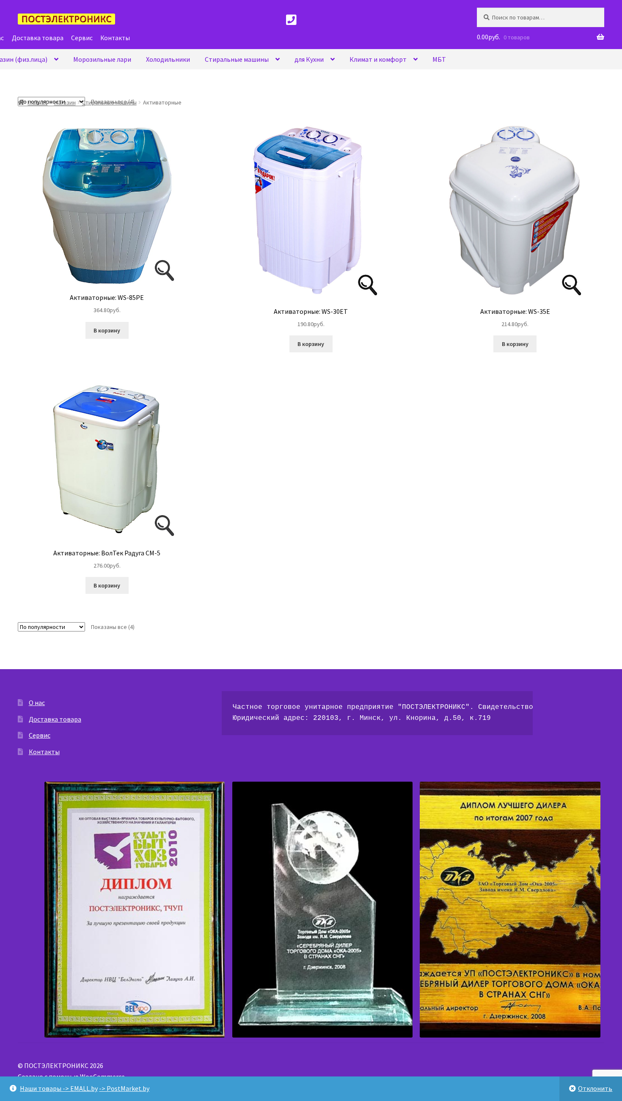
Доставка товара (55, 719)
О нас (37, 702)
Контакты (44, 751)
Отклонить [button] (595, 1088)
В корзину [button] (107, 330)
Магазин (65, 102)
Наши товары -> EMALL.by (59, 1088)
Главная (37, 102)
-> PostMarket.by (124, 1088)
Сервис (39, 735)
